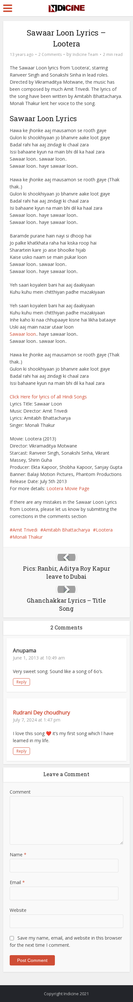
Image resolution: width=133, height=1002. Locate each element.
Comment (20, 792)
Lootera (104, 530)
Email (17, 882)
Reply (21, 682)
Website (18, 910)
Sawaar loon (23, 334)
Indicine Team (85, 54)
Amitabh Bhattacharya (66, 530)
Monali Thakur (28, 537)
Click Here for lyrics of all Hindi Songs (48, 397)
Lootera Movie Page (67, 488)
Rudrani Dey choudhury (41, 712)
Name (18, 854)
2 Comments (50, 54)
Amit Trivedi (25, 530)
